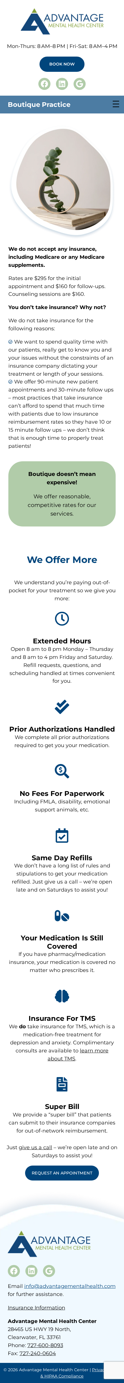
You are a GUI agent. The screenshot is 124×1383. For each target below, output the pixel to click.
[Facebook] (44, 84)
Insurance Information (36, 1308)
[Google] (80, 84)
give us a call (35, 1147)
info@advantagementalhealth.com (70, 1286)
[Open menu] (115, 104)
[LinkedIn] (62, 84)
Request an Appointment (62, 1173)
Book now (62, 64)
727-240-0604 (38, 1353)
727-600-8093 (45, 1345)
